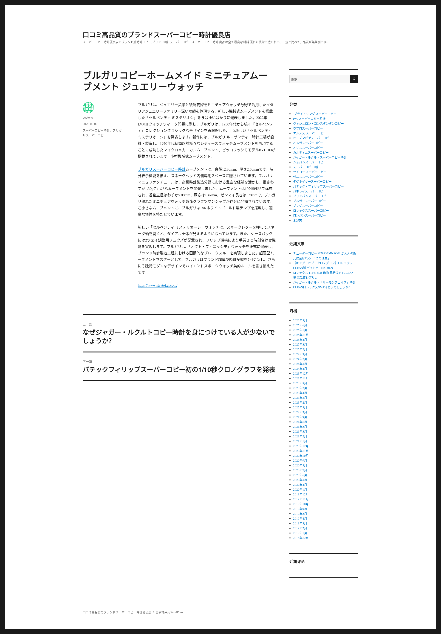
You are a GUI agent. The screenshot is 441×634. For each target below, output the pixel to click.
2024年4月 (300, 368)
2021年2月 (300, 436)
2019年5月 (300, 514)
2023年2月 (300, 402)
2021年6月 (300, 422)
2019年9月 (300, 509)
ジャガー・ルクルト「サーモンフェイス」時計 (324, 282)
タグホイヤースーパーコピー (312, 181)
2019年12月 (301, 494)
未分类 (297, 220)
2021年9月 (300, 417)
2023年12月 (301, 373)
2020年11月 (301, 451)
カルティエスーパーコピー (311, 152)
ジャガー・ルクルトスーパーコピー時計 (320, 157)
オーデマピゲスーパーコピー (312, 138)
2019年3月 (300, 523)
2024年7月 (300, 359)
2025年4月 (300, 339)
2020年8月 (300, 465)
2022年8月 (300, 407)
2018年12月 (301, 538)
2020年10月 (301, 456)
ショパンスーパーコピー (309, 162)
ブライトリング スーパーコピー (314, 114)
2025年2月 (300, 349)
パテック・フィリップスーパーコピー (318, 186)
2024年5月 (300, 364)
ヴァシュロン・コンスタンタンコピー (318, 123)
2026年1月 (300, 330)
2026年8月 (300, 320)
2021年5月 (300, 427)
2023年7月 (300, 388)
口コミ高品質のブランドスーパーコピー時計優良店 (157, 34)
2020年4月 (300, 485)
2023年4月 (300, 393)
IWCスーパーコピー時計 (309, 118)
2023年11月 (301, 378)
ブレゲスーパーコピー (308, 206)
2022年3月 (300, 412)
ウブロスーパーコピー (308, 128)
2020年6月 (300, 475)
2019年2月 (300, 528)
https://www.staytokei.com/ (157, 285)
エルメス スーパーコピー (310, 133)
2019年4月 (300, 518)
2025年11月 (301, 335)
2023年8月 (300, 383)
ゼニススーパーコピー (308, 176)
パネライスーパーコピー (309, 191)
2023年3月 (300, 398)
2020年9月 (300, 460)
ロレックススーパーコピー (311, 210)
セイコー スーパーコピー (310, 172)
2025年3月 (300, 344)
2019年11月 (301, 499)
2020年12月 (301, 446)
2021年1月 (300, 441)
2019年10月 (301, 504)
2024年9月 (300, 354)
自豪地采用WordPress (169, 612)
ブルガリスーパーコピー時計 (162, 169)
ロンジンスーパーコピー (309, 215)
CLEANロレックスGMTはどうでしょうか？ (322, 287)
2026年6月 (300, 325)
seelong (88, 117)
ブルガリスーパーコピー (309, 201)
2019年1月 (300, 533)
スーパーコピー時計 (96, 130)
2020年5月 (300, 480)
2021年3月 (300, 431)
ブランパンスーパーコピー (311, 196)
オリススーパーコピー (308, 147)
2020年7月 (300, 470)
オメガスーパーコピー (308, 143)
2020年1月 (300, 489)
